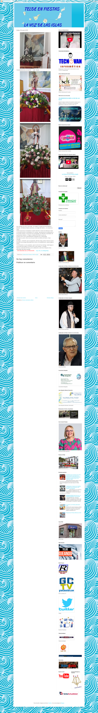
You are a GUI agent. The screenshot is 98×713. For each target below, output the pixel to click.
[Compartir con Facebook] (48, 254)
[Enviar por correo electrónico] (43, 254)
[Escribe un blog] (45, 254)
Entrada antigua (50, 297)
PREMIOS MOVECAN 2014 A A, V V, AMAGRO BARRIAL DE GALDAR (73, 496)
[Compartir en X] (46, 254)
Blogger (62, 703)
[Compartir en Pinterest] (49, 254)
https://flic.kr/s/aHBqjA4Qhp (42, 250)
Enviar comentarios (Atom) (27, 300)
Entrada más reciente (21, 297)
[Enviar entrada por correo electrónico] (41, 254)
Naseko (50, 703)
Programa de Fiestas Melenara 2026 (73, 512)
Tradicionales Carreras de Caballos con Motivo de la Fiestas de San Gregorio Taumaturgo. (73, 487)
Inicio (36, 297)
